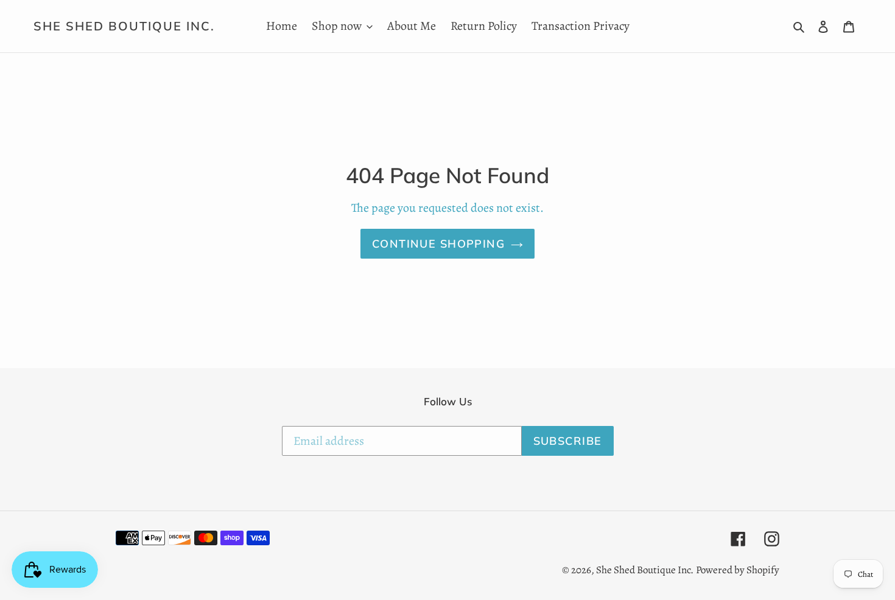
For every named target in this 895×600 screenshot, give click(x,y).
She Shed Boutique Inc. (124, 26)
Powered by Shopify (737, 570)
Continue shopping (438, 244)
